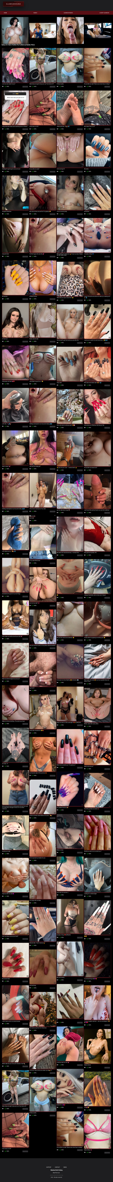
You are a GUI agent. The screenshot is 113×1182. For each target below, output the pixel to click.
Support (48, 1167)
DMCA (65, 1167)
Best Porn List (56, 1172)
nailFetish (25, 86)
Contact (57, 1167)
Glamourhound (13, 4)
